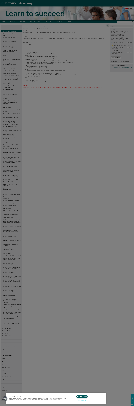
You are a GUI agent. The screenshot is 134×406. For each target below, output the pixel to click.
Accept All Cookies (82, 396)
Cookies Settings (82, 400)
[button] (5, 398)
